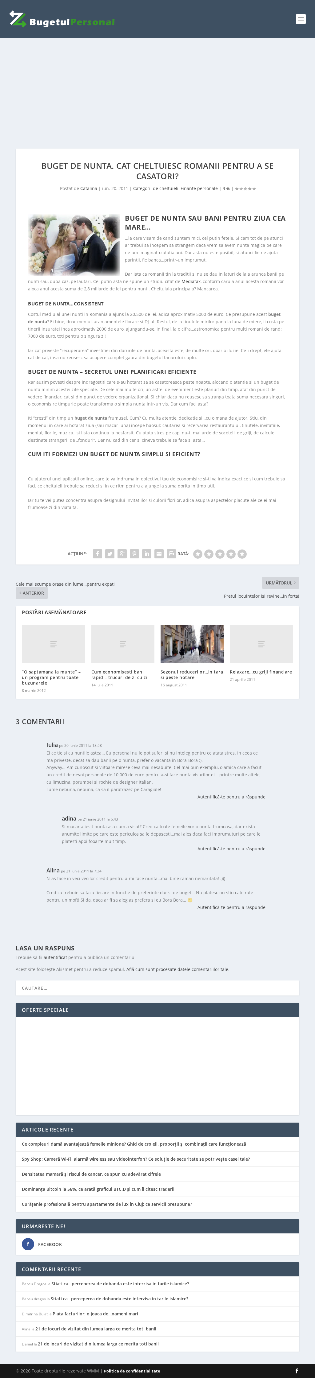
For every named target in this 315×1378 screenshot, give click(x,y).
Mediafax (191, 281)
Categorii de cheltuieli (155, 188)
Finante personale (199, 188)
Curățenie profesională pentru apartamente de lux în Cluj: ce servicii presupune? (107, 1204)
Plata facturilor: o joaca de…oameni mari (95, 1314)
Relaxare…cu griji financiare (261, 672)
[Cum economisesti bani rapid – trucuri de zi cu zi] (122, 644)
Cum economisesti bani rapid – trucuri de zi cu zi (119, 674)
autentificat (55, 957)
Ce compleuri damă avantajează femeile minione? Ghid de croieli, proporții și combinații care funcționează (134, 1144)
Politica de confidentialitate (132, 1371)
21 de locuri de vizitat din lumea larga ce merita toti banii (95, 1329)
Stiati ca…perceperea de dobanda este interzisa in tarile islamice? (120, 1284)
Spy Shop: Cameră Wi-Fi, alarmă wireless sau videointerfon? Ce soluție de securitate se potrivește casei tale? (136, 1159)
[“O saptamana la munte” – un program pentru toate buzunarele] (53, 644)
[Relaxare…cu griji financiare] (261, 644)
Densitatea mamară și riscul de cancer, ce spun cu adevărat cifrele (91, 1174)
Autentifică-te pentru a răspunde (231, 797)
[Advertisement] (157, 93)
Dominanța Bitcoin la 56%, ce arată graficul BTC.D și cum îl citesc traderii (98, 1189)
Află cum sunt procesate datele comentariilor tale (177, 969)
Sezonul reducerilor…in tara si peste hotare (192, 674)
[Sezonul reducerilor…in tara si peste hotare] (192, 644)
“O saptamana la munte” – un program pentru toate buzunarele (51, 677)
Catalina (88, 188)
